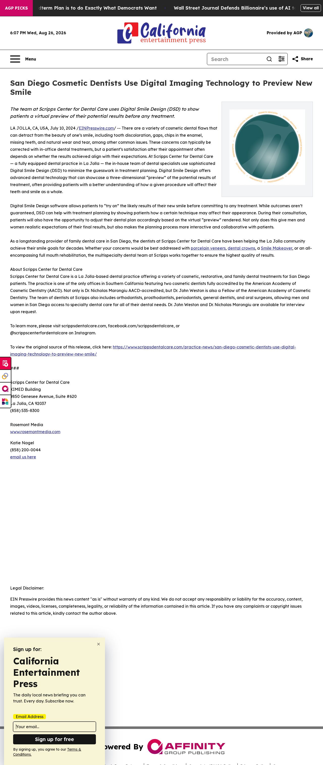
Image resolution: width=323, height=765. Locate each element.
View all (311, 7)
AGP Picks (16, 8)
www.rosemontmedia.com (35, 431)
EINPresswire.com (96, 128)
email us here (23, 456)
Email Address (29, 716)
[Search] (269, 59)
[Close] (98, 644)
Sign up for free (54, 739)
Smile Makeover (276, 248)
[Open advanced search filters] (281, 59)
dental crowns (241, 248)
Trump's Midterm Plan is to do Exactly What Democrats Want (85, 8)
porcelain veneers (208, 248)
